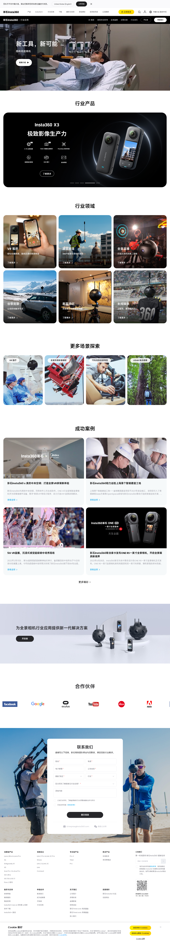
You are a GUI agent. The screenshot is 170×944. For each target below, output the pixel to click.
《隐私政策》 (71, 805)
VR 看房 (91, 20)
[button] (69, 4)
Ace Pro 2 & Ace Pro (12, 871)
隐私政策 (153, 866)
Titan (72, 860)
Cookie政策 (62, 935)
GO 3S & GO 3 (9, 878)
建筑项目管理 (102, 20)
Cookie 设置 (140, 939)
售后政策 (7, 901)
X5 (5, 867)
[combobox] (67, 776)
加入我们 (73, 916)
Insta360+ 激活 (10, 912)
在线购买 (106, 856)
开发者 (146, 20)
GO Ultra (7, 875)
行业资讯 (134, 20)
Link (38, 867)
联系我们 (160, 20)
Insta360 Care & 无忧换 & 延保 (16, 905)
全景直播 (114, 20)
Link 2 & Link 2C (43, 863)
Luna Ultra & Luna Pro (12, 856)
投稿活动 (73, 905)
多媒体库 (73, 897)
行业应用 (40, 905)
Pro (71, 863)
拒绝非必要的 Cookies (140, 933)
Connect (40, 871)
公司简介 (73, 894)
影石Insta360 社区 (109, 894)
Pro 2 (72, 856)
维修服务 (7, 897)
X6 (5, 860)
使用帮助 (7, 894)
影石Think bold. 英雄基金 (79, 912)
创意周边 (106, 897)
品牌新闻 (73, 901)
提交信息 (85, 814)
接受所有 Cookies (140, 928)
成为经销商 (41, 897)
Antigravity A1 (9, 863)
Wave (39, 860)
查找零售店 (107, 860)
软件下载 (7, 909)
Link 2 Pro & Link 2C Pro (46, 856)
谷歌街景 (124, 20)
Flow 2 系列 (8, 882)
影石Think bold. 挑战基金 (79, 909)
